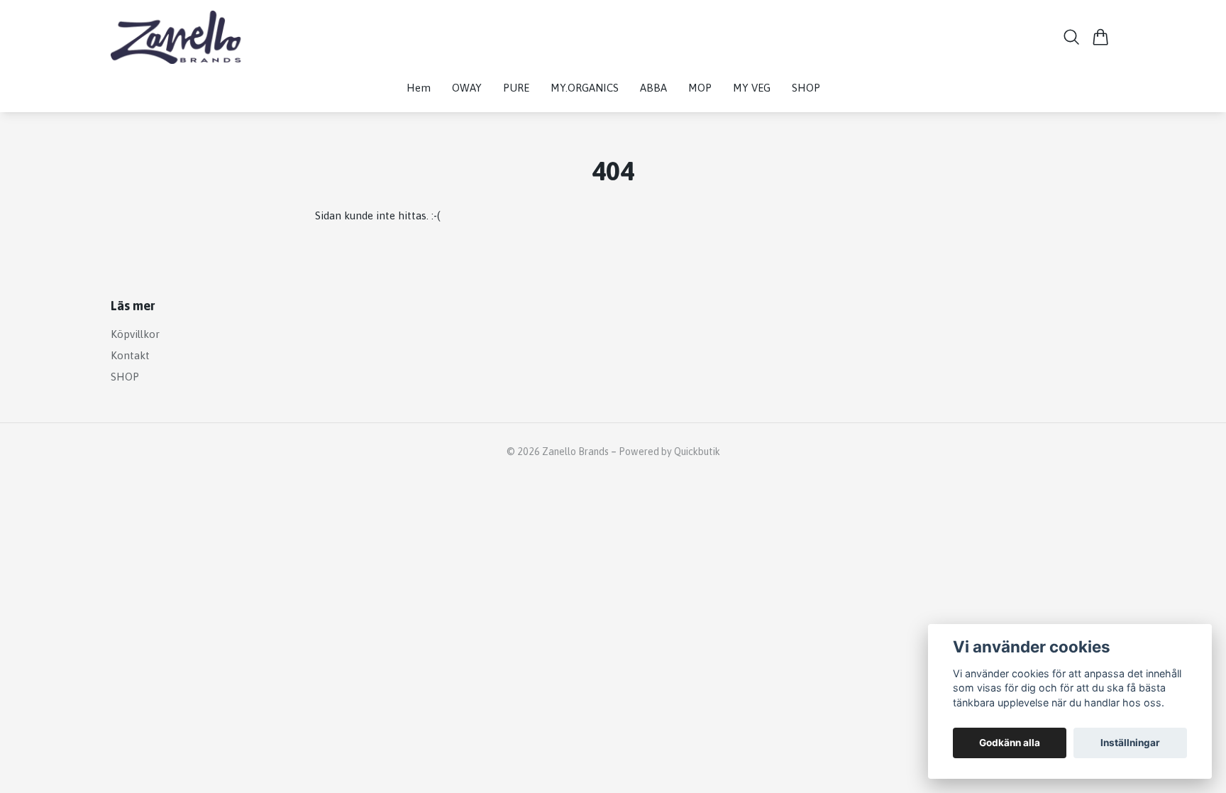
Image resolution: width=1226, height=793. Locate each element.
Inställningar (1130, 742)
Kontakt (130, 355)
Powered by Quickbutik (669, 451)
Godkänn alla (1009, 742)
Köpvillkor (135, 334)
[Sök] (1071, 37)
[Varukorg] (1100, 37)
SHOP (125, 377)
